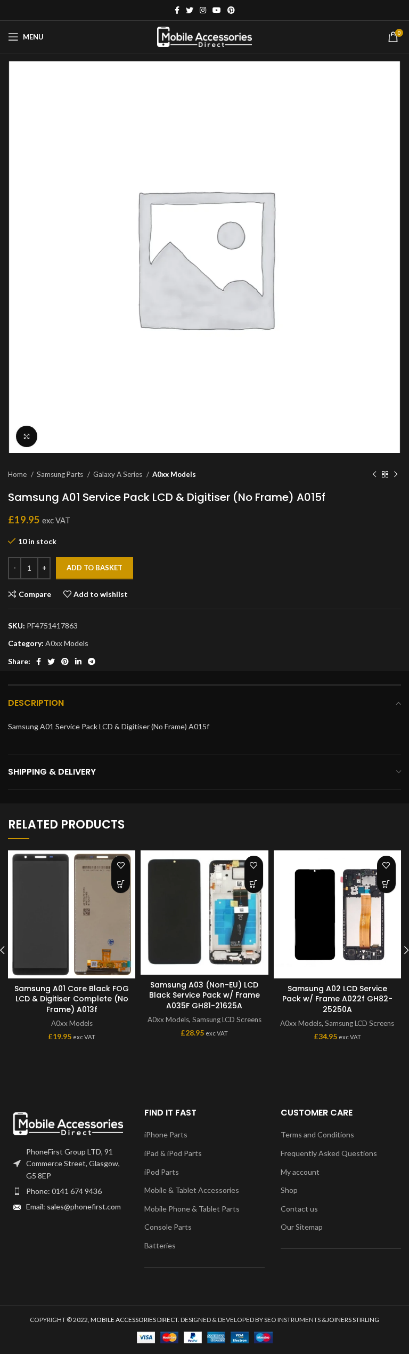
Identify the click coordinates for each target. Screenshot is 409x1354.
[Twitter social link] (190, 10)
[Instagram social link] (203, 10)
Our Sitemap (302, 1226)
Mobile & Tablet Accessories (191, 1189)
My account (300, 1171)
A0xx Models (174, 474)
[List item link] (68, 1191)
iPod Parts (161, 1171)
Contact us (299, 1208)
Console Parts (168, 1226)
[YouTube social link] (216, 10)
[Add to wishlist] (120, 865)
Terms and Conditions (317, 1134)
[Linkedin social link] (78, 661)
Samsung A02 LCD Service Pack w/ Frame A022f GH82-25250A (337, 999)
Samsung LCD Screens (226, 1019)
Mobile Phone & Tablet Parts (192, 1208)
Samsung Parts (61, 474)
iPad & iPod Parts (173, 1153)
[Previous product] (374, 474)
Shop (289, 1189)
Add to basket (94, 567)
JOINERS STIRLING (352, 1320)
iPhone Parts (165, 1134)
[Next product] (395, 474)
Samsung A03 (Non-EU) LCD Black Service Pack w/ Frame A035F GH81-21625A (204, 995)
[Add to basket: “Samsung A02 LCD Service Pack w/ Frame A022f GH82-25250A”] (386, 883)
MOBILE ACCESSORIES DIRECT (134, 1320)
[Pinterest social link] (231, 10)
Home (18, 474)
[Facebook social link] (177, 10)
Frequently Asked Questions (329, 1153)
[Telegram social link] (92, 661)
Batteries (160, 1245)
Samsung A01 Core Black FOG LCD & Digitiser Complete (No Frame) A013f (71, 999)
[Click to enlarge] (26, 436)
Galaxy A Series (118, 474)
